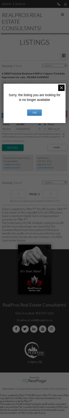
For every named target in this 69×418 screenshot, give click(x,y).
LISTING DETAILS (13, 147)
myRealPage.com (34, 381)
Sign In (6, 4)
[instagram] (52, 329)
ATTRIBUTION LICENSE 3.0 (54, 388)
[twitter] (25, 329)
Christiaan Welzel (23, 388)
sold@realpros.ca (41, 320)
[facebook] (17, 329)
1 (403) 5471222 (12, 164)
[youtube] (43, 329)
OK (35, 112)
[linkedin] (34, 329)
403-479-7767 (44, 164)
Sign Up (20, 4)
